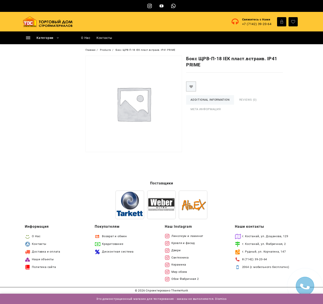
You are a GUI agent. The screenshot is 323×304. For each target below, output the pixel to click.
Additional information (210, 99)
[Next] (198, 205)
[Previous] (124, 205)
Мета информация (206, 109)
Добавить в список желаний (191, 86)
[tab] (210, 100)
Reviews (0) (248, 99)
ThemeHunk (179, 290)
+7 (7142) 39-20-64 (257, 24)
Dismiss (221, 298)
